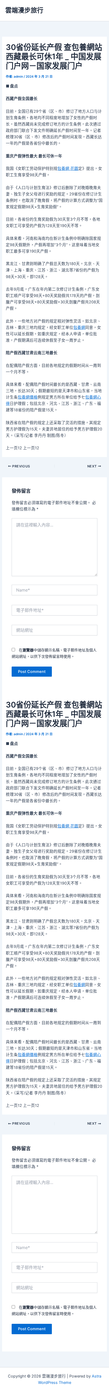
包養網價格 (28, 397)
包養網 (79, 327)
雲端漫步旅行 (24, 10)
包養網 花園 (67, 168)
